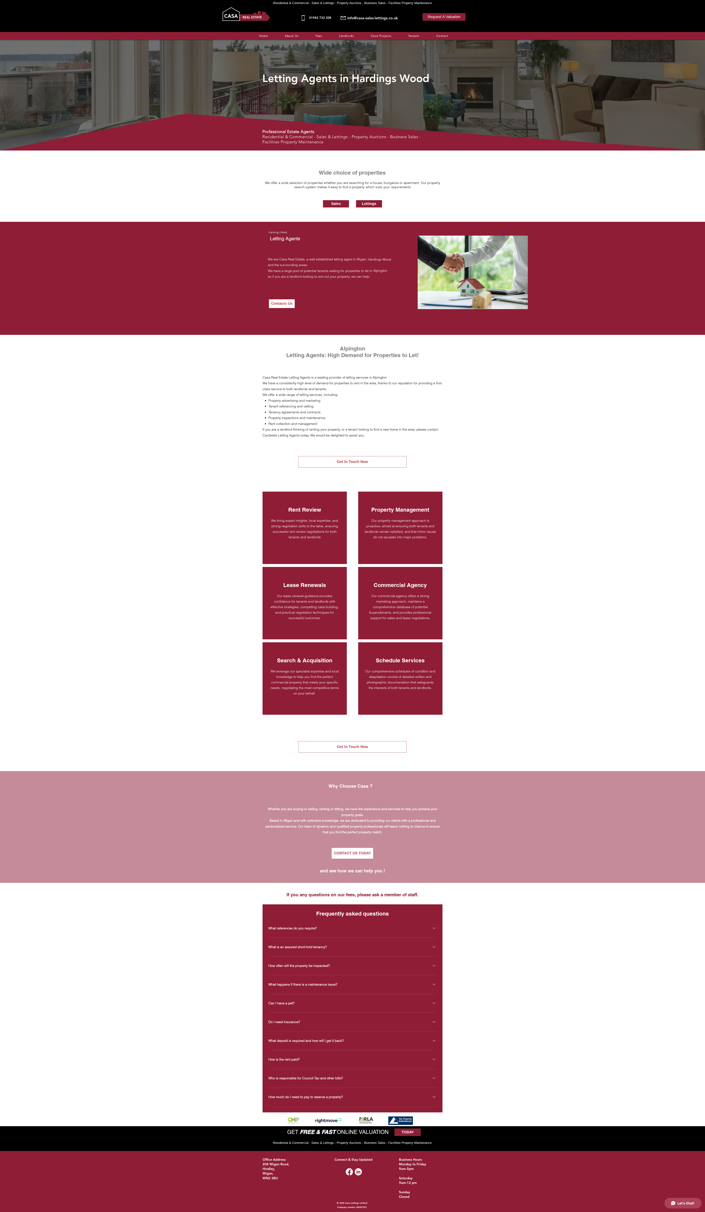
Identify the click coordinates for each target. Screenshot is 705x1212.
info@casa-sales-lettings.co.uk (372, 18)
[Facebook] (428, 30)
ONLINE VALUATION (362, 1132)
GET (293, 1132)
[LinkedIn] (358, 1171)
